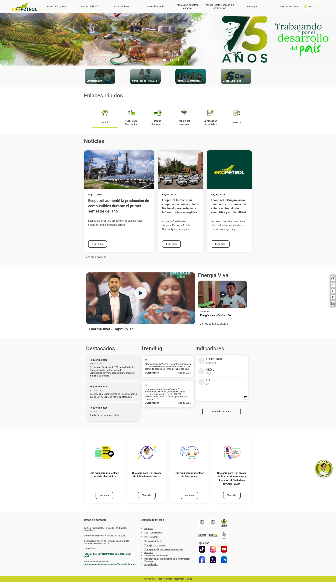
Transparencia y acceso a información (163, 549)
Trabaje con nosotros (155, 545)
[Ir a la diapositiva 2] (171, 60)
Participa (252, 6)
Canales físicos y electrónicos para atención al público (107, 555)
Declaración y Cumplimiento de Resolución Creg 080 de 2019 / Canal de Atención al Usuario (113, 395)
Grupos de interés (154, 6)
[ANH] (213, 535)
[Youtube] (224, 549)
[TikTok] (202, 549)
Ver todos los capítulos (214, 323)
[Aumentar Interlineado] (333, 303)
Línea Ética (90, 548)
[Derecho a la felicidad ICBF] (224, 523)
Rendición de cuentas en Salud (105, 415)
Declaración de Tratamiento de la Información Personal (167, 560)
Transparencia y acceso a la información (219, 6)
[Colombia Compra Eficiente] (202, 535)
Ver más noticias (96, 257)
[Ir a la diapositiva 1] (164, 60)
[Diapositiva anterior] (157, 60)
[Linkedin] (224, 559)
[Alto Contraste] (333, 278)
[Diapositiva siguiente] (178, 60)
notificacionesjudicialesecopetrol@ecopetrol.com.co (110, 565)
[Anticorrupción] (202, 523)
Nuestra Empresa (56, 6)
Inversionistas (122, 6)
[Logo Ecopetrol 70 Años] (25, 7)
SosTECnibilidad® (153, 532)
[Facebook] (202, 559)
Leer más (97, 244)
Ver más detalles (221, 411)
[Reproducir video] (141, 293)
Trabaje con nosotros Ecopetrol (187, 6)
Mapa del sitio (151, 564)
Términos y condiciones (156, 555)
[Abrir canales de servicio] (323, 468)
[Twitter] (213, 559)
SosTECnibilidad (89, 6)
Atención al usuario (289, 6)
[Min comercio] (213, 523)
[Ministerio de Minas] (224, 535)
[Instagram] (213, 549)
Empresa (148, 528)
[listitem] (104, 470)
